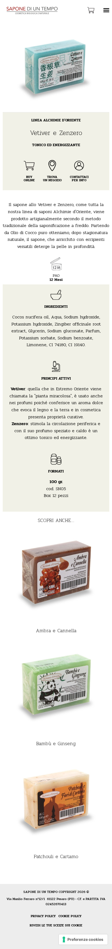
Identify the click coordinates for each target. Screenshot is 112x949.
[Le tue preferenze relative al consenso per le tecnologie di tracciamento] (83, 939)
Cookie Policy (70, 916)
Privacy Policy (43, 916)
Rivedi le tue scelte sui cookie (56, 925)
